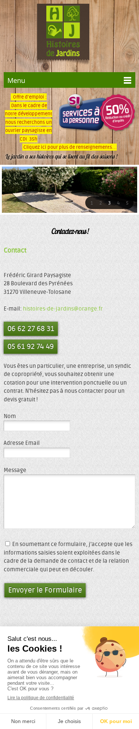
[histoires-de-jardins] (63, 35)
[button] (91, 202)
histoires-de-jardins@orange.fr (63, 309)
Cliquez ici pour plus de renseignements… (69, 147)
